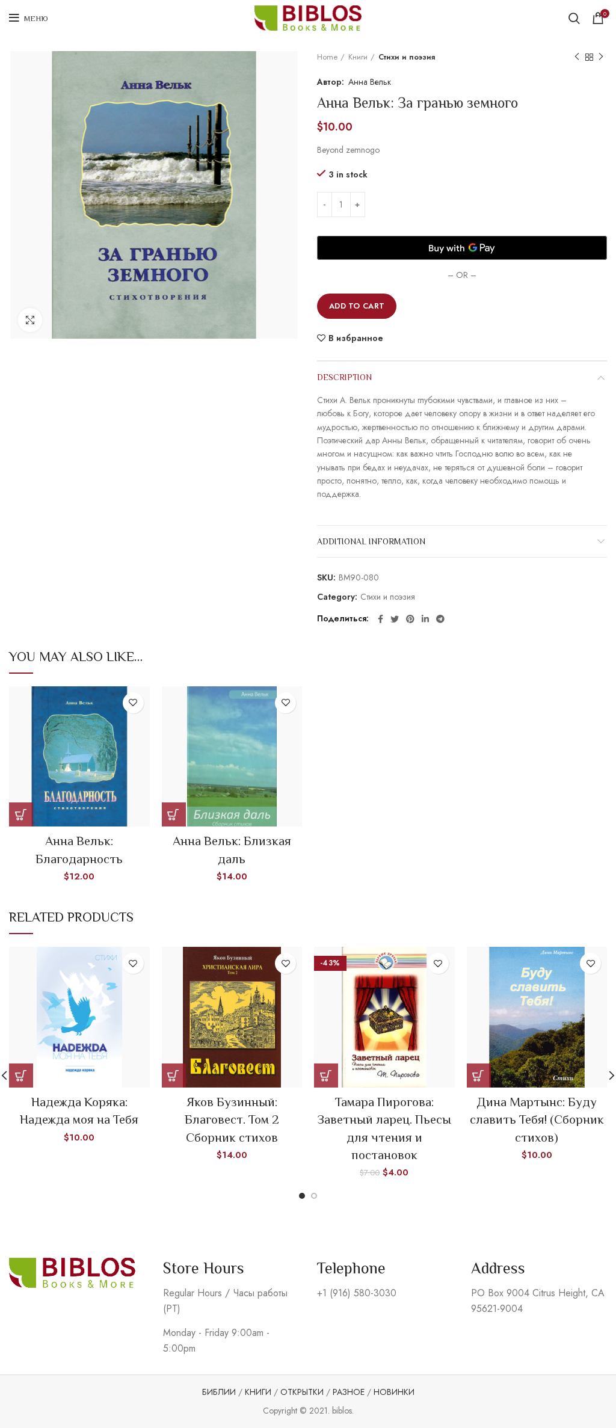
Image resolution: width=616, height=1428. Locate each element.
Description (344, 377)
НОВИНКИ (394, 1392)
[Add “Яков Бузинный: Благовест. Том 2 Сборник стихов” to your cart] (174, 1075)
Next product (601, 57)
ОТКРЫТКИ (302, 1392)
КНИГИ (258, 1392)
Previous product (577, 57)
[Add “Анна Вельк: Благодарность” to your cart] (21, 814)
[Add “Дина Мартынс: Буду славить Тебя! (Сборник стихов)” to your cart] (479, 1075)
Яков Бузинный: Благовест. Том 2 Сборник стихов (232, 1120)
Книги (358, 57)
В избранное (355, 338)
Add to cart (356, 306)
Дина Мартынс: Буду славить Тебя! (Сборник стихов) (537, 1120)
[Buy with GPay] (462, 248)
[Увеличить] (30, 320)
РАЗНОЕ (349, 1392)
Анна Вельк (369, 82)
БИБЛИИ (219, 1392)
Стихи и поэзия (406, 57)
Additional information (371, 541)
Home (327, 57)
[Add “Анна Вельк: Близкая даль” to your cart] (174, 814)
